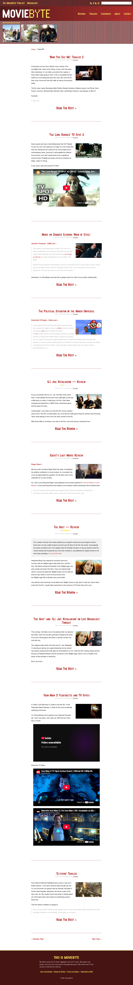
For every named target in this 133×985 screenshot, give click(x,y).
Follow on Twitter (60, 972)
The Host (66, 527)
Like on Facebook (46, 972)
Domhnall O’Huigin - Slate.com (44, 320)
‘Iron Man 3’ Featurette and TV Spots (66, 695)
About (117, 13)
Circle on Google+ (73, 972)
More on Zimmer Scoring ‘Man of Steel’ (66, 234)
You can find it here (54, 553)
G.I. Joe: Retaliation (66, 381)
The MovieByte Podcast (14, 3)
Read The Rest (65, 108)
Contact (127, 13)
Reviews (82, 13)
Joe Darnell (75, 458)
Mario (59, 328)
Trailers (93, 13)
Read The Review (65, 428)
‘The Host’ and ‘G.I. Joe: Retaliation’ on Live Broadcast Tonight (66, 620)
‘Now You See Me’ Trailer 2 (66, 57)
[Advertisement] (101, 43)
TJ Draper (75, 60)
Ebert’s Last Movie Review (66, 455)
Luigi (42, 331)
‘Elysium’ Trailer (66, 873)
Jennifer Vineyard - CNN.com (43, 243)
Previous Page (38, 939)
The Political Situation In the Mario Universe (66, 311)
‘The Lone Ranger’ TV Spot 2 (66, 134)
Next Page (96, 939)
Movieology (32, 3)
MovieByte (26, 13)
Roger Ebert (36, 464)
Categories (106, 13)
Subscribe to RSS (87, 972)
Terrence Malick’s (89, 482)
